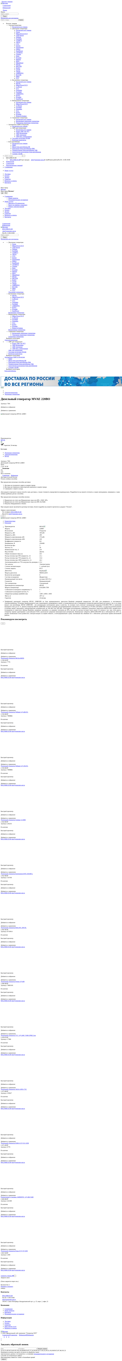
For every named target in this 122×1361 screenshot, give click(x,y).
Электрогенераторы (11, 392)
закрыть (4, 1359)
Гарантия (8, 179)
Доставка (8, 174)
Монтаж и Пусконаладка (16, 203)
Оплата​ (7, 176)
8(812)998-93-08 (15, 160)
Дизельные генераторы (12, 394)
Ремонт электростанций (16, 206)
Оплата (7, 1323)
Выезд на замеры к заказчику (17, 205)
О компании (9, 167)
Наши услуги (9, 170)
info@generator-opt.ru (37, 160)
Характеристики (10, 521)
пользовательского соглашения (44, 1354)
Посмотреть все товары (19, 27)
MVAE (3, 440)
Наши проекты (13, 198)
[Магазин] (4, 1331)
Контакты (8, 182)
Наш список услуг (10, 1326)
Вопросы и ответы (11, 181)
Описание (8, 523)
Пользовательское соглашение (18, 200)
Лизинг (7, 177)
